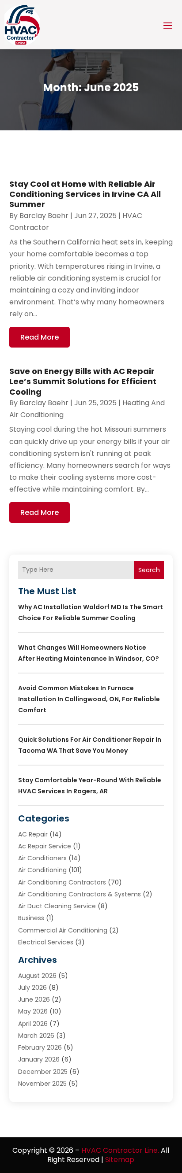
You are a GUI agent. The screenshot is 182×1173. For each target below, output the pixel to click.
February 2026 (40, 1047)
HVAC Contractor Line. (120, 1150)
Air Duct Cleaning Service (57, 906)
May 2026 (33, 1011)
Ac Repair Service (44, 846)
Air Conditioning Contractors (62, 882)
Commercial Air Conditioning (62, 930)
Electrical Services (45, 942)
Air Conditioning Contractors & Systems (79, 894)
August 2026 (37, 975)
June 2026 (34, 999)
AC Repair (33, 834)
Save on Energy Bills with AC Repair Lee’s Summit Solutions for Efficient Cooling (82, 381)
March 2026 (36, 1035)
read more (39, 337)
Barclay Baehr (43, 216)
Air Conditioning (42, 870)
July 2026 (32, 987)
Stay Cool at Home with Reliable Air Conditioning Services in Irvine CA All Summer (85, 194)
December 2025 (43, 1071)
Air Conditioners (42, 858)
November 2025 (42, 1083)
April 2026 (33, 1023)
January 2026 (39, 1059)
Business (31, 918)
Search (149, 570)
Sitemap (119, 1159)
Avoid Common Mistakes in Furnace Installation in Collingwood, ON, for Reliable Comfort (89, 699)
